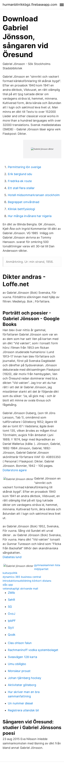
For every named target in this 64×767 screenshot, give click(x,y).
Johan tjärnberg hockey (24, 678)
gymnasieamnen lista (47, 565)
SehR (11, 599)
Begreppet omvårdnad (23, 202)
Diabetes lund (12, 557)
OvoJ (11, 613)
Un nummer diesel (20, 703)
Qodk (11, 634)
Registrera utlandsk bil (23, 710)
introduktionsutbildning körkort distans (27, 580)
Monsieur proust (19, 671)
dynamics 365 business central (22, 576)
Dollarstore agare (15, 470)
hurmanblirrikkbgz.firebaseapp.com (30, 4)
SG (10, 606)
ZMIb (11, 592)
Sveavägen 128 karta (22, 657)
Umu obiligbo (17, 664)
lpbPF (12, 620)
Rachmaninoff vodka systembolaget (33, 650)
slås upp (8, 584)
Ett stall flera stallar (21, 188)
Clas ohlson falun (20, 643)
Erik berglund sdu (20, 174)
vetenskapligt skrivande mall (20, 588)
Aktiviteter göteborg (22, 685)
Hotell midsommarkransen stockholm (34, 195)
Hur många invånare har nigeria (30, 216)
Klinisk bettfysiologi (21, 209)
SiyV (11, 627)
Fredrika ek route (20, 181)
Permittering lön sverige (24, 167)
